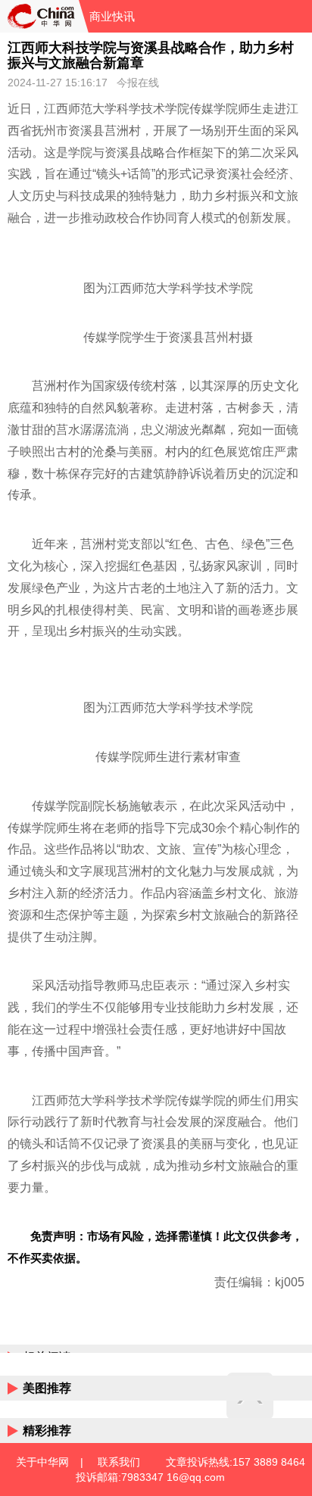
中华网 (39, 16)
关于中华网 (42, 1462)
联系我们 (119, 1462)
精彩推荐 (47, 1430)
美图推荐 (47, 1388)
